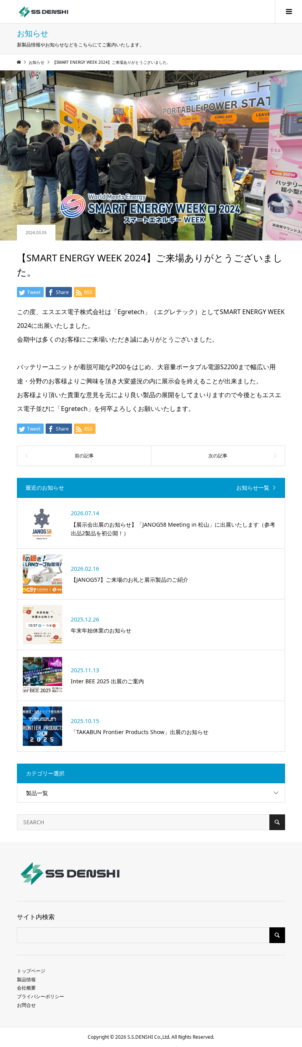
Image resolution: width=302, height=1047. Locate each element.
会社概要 (26, 987)
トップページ (31, 970)
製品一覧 (37, 793)
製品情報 (26, 979)
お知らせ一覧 (252, 488)
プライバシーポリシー (40, 996)
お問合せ (26, 1005)
